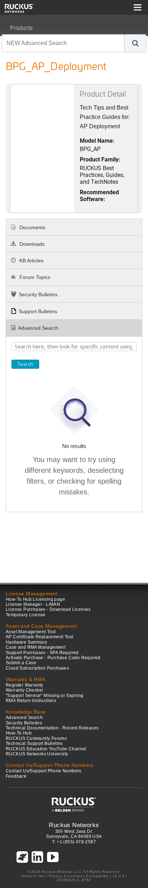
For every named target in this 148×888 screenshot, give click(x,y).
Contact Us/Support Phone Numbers (44, 770)
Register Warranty (24, 685)
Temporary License (26, 614)
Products (21, 28)
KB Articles (30, 260)
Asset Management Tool (31, 631)
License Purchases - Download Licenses (48, 609)
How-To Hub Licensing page (35, 599)
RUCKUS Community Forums (36, 738)
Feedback (16, 776)
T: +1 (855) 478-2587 (74, 841)
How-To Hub (19, 733)
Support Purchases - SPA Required (42, 652)
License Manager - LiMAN (33, 604)
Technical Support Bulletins (34, 743)
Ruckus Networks (74, 825)
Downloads (31, 244)
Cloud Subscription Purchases (37, 668)
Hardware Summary (26, 642)
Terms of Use (33, 876)
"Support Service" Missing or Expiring (45, 695)
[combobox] (63, 43)
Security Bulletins (38, 294)
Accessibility (97, 876)
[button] (135, 43)
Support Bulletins (38, 311)
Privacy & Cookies (65, 876)
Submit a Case (21, 662)
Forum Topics (34, 277)
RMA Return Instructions (31, 700)
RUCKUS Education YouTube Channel (46, 748)
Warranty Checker (24, 690)
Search (25, 364)
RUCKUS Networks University (37, 753)
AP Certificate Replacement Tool (39, 636)
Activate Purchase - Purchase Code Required (53, 657)
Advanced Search (38, 328)
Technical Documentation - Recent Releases (52, 728)
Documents (31, 227)
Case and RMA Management (35, 647)
